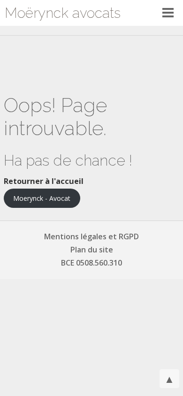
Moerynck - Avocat (41, 198)
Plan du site (91, 249)
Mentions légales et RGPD (91, 236)
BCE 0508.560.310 (91, 263)
